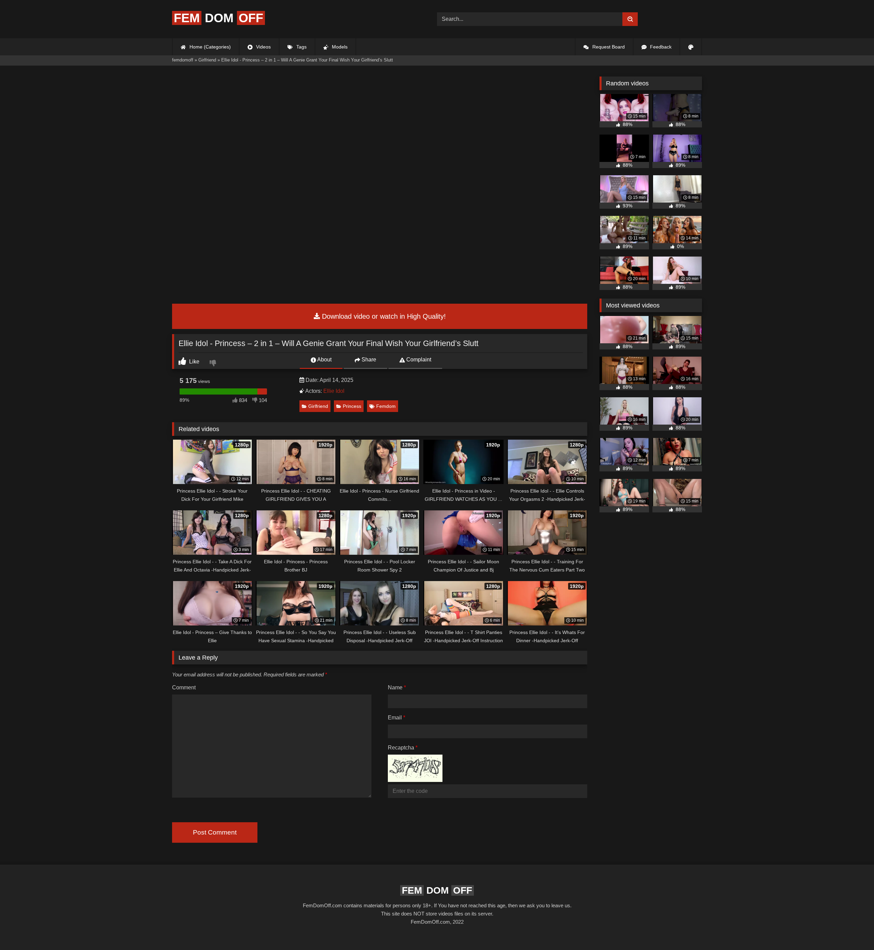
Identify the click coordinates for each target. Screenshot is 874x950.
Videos (263, 47)
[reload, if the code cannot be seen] (415, 780)
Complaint (418, 359)
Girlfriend (318, 406)
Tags (301, 47)
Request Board (608, 47)
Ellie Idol (333, 391)
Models (339, 47)
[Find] (630, 19)
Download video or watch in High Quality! (383, 316)
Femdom (386, 406)
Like (193, 361)
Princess (352, 406)
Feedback (660, 47)
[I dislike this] (214, 364)
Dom (218, 18)
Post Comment (215, 832)
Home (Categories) (209, 47)
